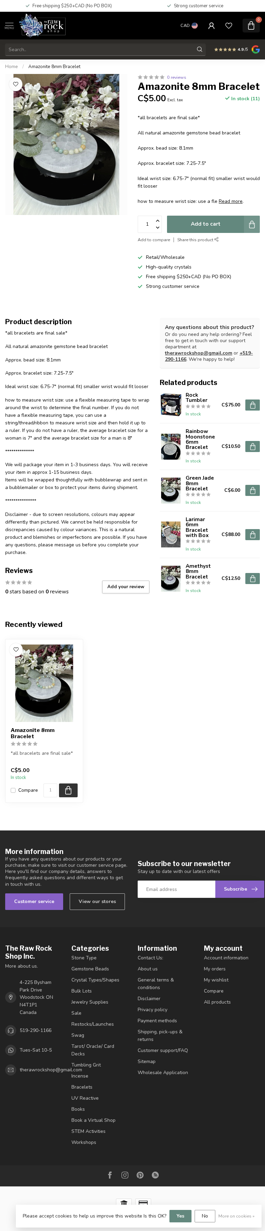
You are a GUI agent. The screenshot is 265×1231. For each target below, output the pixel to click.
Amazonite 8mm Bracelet (54, 67)
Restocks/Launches (92, 1024)
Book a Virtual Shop (93, 1120)
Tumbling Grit (86, 1065)
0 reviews (176, 77)
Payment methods (157, 1020)
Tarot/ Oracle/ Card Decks (92, 1050)
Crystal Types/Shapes (95, 980)
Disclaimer (149, 998)
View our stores (97, 901)
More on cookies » (236, 1216)
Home (11, 67)
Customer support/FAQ (163, 1050)
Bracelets (81, 1087)
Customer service (34, 901)
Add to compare (154, 240)
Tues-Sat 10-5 (36, 1050)
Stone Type (84, 958)
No (205, 1216)
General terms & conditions (156, 984)
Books (78, 1109)
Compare (28, 790)
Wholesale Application (163, 1072)
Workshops (83, 1142)
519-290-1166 (35, 1030)
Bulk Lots (81, 991)
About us (148, 969)
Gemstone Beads (90, 969)
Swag (77, 1035)
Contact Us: (150, 958)
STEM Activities (88, 1131)
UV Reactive (85, 1098)
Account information (226, 958)
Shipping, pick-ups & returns (160, 1035)
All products (217, 1002)
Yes (180, 1216)
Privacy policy (152, 1009)
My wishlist (216, 980)
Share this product (195, 240)
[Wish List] (228, 25)
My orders (215, 969)
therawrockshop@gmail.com (198, 353)
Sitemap (147, 1061)
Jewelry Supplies (89, 1002)
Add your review (125, 587)
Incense (79, 1076)
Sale (76, 1013)
